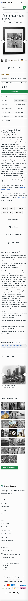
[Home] (6, 2)
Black (11, 208)
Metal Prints (4, 537)
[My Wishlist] (17, 2)
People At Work (6, 212)
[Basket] (21, 2)
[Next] (25, 41)
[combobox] (12, 7)
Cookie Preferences (7, 540)
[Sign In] (25, 2)
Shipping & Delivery (6, 530)
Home (3, 345)
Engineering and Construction (8, 347)
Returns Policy (5, 527)
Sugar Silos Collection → (9, 467)
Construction (20, 208)
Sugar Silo (18, 212)
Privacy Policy (5, 523)
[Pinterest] (10, 593)
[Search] (24, 7)
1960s (4, 208)
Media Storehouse (19, 581)
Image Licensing (6, 12)
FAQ (2, 520)
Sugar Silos (18, 347)
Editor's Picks (5, 506)
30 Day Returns (21, 197)
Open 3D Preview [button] (16, 67)
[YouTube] (14, 593)
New (2, 513)
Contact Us (16, 12)
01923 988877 (7, 550)
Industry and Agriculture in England (13, 345)
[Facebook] (6, 593)
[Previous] (3, 41)
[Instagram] (18, 593)
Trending (3, 510)
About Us (4, 500)
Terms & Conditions (7, 534)
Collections (4, 503)
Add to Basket (14, 91)
